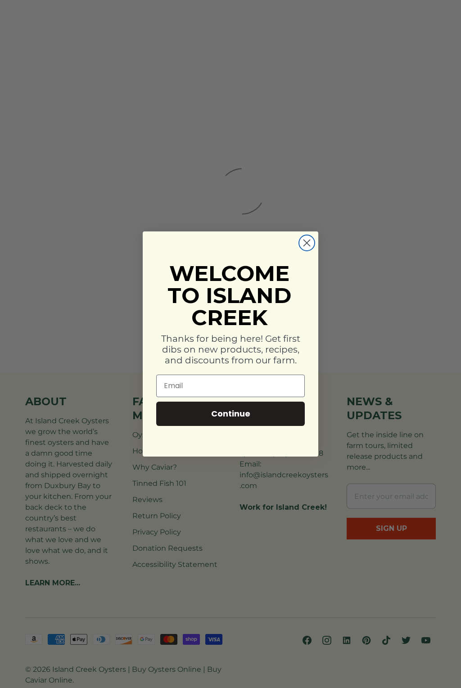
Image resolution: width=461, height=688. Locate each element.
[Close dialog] (307, 243)
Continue (230, 413)
